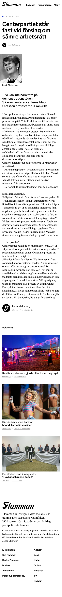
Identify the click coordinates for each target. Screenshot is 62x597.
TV (35, 576)
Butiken (6, 565)
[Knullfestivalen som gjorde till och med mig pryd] (31, 353)
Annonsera (8, 570)
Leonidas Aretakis (22, 429)
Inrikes (5, 480)
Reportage (6, 377)
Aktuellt (38, 550)
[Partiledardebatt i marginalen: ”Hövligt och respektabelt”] (31, 453)
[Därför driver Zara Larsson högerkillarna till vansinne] (31, 402)
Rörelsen (38, 570)
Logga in (30, 5)
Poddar (38, 581)
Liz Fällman (17, 480)
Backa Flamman (10, 560)
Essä (36, 555)
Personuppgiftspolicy (13, 576)
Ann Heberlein (20, 377)
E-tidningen (8, 550)
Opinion (38, 565)
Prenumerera (45, 5)
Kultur (37, 560)
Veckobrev (6, 429)
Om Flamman (9, 555)
